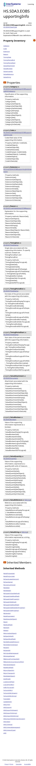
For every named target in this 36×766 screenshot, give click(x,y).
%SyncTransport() (9, 673)
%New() (5, 630)
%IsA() (5, 622)
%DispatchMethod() (9, 602)
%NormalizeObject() (10, 633)
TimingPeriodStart (9, 63)
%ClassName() (8, 582)
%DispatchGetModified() (11, 596)
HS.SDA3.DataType (10, 27)
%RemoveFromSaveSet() (11, 659)
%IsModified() (8, 625)
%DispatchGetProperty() (11, 599)
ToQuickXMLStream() (10, 693)
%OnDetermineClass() (10, 645)
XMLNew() (6, 722)
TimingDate (7, 57)
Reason (5, 54)
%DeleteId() (7, 591)
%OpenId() (6, 650)
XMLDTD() (6, 704)
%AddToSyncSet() (9, 576)
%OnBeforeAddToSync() (11, 642)
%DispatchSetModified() (11, 605)
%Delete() (6, 588)
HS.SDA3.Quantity (9, 459)
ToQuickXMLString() (10, 696)
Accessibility (27, 764)
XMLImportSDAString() (11, 716)
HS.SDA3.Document (10, 378)
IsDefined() (7, 679)
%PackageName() (9, 656)
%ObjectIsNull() (8, 636)
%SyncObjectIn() (8, 670)
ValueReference (8, 74)
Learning (31, 4)
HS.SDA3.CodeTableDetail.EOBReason (17, 208)
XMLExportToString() (10, 713)
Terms (11, 764)
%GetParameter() (9, 616)
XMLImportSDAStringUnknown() (14, 719)
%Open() (6, 647)
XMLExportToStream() (10, 710)
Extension (6, 51)
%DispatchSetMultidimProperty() (14, 608)
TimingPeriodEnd (9, 60)
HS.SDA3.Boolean (9, 420)
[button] (4, 82)
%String (27, 500)
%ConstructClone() (9, 585)
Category (6, 46)
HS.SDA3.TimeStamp (10, 245)
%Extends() (7, 613)
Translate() (6, 699)
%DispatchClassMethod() (11, 593)
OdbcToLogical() (8, 687)
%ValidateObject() (9, 676)
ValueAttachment (9, 66)
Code (5, 49)
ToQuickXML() (8, 690)
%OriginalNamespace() (11, 653)
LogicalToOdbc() (8, 685)
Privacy (6, 764)
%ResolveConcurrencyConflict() (13, 662)
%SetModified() (8, 667)
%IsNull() (6, 628)
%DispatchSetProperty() (11, 610)
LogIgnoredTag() (8, 682)
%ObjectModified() (9, 639)
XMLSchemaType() (9, 730)
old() (4, 733)
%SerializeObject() (9, 665)
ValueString (7, 77)
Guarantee (19, 764)
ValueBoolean (7, 69)
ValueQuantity (8, 71)
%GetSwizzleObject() (10, 619)
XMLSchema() (7, 724)
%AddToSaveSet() (9, 573)
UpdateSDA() (7, 702)
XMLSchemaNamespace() (11, 727)
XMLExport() (7, 707)
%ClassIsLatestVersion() (11, 579)
